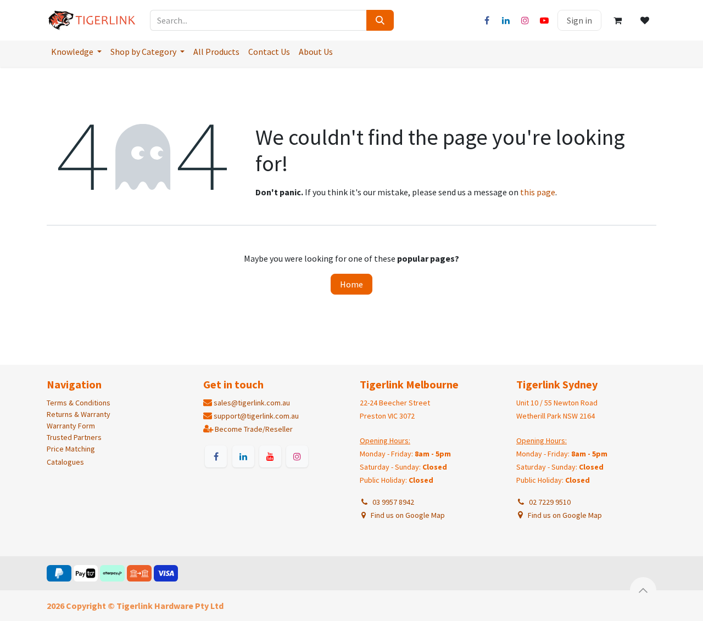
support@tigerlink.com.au (256, 416)
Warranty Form (71, 426)
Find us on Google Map (407, 515)
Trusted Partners (74, 437)
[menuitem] (76, 52)
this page (537, 192)
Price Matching (71, 449)
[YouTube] (544, 20)
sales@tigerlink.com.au (252, 403)
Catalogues (65, 462)
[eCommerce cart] (617, 20)
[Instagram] (525, 20)
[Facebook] (486, 20)
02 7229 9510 (548, 502)
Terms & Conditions (78, 403)
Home (351, 284)
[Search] (380, 20)
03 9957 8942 (391, 502)
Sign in (579, 20)
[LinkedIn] (506, 20)
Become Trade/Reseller (254, 429)
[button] (643, 590)
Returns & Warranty (78, 414)
